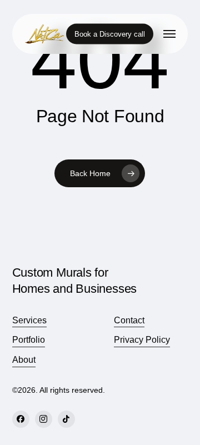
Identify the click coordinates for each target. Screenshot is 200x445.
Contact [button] (129, 320)
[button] (169, 33)
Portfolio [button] (28, 339)
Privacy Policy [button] (142, 339)
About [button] (24, 359)
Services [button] (29, 320)
